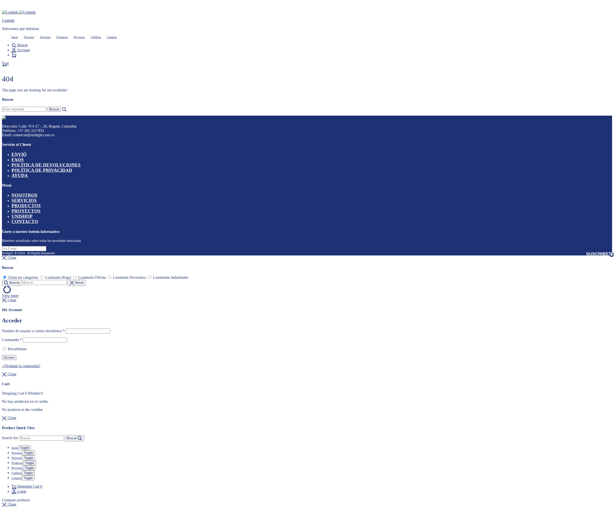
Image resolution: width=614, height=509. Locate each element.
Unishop (22, 216)
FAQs (18, 159)
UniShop (96, 37)
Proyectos (79, 37)
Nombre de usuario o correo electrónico (33, 331)
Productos (62, 37)
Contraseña (12, 340)
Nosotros (29, 37)
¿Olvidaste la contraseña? (21, 366)
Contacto (112, 37)
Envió (19, 154)
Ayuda (20, 175)
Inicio (15, 37)
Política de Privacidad (42, 170)
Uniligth (8, 20)
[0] (14, 55)
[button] (9, 504)
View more (10, 296)
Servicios (45, 37)
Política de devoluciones (46, 164)
